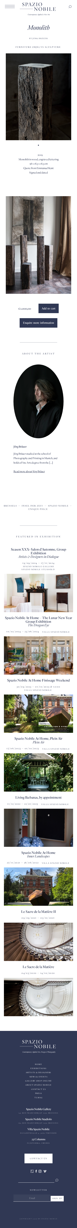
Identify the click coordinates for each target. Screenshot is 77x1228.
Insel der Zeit (32, 505)
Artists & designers (38, 1072)
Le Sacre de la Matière (38, 967)
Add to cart (48, 308)
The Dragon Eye (38, 625)
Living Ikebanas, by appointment (38, 797)
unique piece (38, 509)
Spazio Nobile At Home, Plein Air (38, 738)
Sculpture (53, 47)
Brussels (10, 505)
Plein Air (38, 742)
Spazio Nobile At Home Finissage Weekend (38, 680)
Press (38, 1093)
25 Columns (38, 1139)
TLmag (38, 1098)
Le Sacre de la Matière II (38, 911)
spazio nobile (58, 505)
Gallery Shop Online (38, 1081)
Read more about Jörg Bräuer (29, 471)
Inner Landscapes (38, 856)
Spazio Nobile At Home (38, 852)
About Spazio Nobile (38, 1085)
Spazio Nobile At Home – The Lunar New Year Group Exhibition (38, 619)
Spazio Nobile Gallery (38, 1109)
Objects (38, 47)
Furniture (23, 47)
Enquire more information (38, 322)
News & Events (39, 1077)
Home (38, 1064)
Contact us (38, 1089)
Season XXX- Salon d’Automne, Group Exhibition (38, 551)
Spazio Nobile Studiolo (38, 1119)
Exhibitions (38, 1068)
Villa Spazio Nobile (38, 1129)
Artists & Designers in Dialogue (38, 556)
